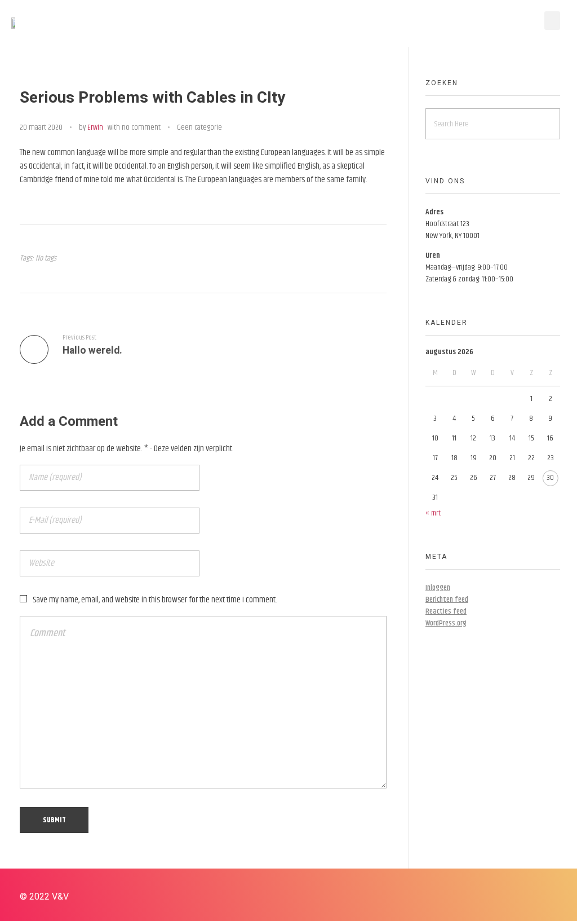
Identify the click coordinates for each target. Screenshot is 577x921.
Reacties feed (446, 611)
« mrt (433, 513)
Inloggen (437, 587)
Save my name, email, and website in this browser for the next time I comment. (155, 600)
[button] (552, 20)
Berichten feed (446, 599)
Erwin (95, 127)
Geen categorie (199, 128)
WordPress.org (446, 623)
